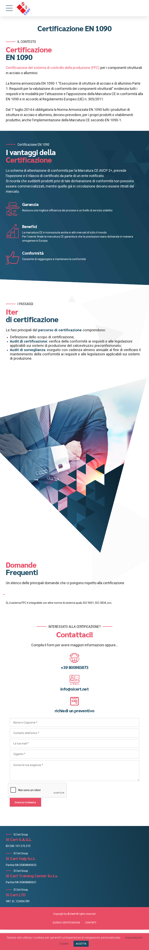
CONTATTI (90, 922)
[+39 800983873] (74, 658)
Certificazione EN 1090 (74, 28)
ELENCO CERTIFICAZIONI (66, 922)
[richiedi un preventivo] (74, 701)
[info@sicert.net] (74, 680)
